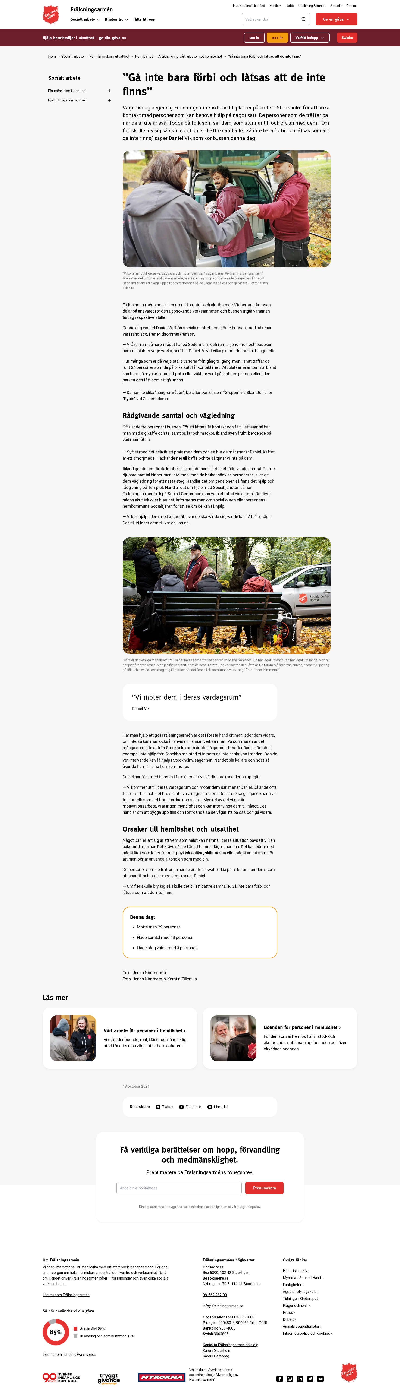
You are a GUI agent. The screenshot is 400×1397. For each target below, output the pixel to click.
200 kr (277, 37)
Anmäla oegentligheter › (302, 1326)
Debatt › (289, 1319)
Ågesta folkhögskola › (301, 1291)
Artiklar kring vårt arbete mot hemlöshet (190, 56)
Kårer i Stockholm (217, 1350)
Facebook (194, 1107)
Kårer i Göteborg (216, 1356)
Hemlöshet (144, 56)
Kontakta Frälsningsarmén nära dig (230, 1345)
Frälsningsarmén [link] (92, 9)
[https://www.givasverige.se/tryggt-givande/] (109, 1379)
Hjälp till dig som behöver (67, 100)
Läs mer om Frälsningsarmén (66, 1295)
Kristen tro (114, 19)
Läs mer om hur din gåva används (69, 1354)
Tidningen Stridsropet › (301, 1298)
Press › (289, 1312)
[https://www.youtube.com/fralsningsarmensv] (320, 1379)
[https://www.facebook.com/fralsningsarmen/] (279, 1379)
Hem (52, 56)
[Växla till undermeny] (106, 91)
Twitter (168, 1107)
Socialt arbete (83, 19)
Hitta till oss (144, 19)
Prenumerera (264, 1187)
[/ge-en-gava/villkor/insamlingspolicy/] (61, 1377)
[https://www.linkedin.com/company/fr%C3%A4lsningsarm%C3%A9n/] (300, 1379)
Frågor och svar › (296, 1305)
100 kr (254, 37)
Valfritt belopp (307, 37)
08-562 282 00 (215, 1295)
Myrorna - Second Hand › (303, 1278)
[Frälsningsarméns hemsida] (51, 14)
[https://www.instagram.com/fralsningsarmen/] (290, 1379)
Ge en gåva (333, 19)
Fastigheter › (293, 1285)
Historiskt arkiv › (296, 1271)
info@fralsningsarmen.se (223, 1306)
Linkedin (221, 1107)
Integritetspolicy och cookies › (307, 1333)
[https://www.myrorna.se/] (162, 1377)
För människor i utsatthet (109, 56)
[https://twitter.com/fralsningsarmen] (310, 1379)
